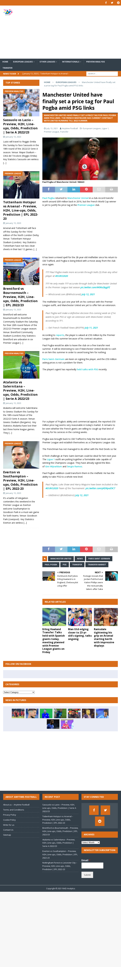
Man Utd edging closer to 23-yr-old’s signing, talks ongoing (80, 634)
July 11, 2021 (91, 327)
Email (85, 860)
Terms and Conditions (13, 809)
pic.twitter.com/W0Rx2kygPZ (95, 287)
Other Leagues (47, 61)
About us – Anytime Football (16, 804)
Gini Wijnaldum (53, 466)
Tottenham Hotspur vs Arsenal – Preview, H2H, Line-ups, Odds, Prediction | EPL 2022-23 (20, 210)
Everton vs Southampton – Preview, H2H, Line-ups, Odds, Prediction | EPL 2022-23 (20, 480)
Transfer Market (97, 564)
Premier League (51, 131)
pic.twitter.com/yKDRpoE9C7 (100, 488)
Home (5, 61)
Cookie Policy (9, 819)
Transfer (7, 68)
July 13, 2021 (52, 128)
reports (60, 335)
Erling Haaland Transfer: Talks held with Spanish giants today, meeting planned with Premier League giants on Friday (53, 640)
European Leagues (23, 61)
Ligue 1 (105, 128)
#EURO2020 (61, 275)
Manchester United (78, 198)
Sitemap (7, 834)
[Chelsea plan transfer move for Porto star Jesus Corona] (60, 713)
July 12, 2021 (88, 294)
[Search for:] (102, 73)
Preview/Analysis (95, 61)
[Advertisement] (81, 32)
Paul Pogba (48, 198)
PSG (64, 564)
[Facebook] (106, 3)
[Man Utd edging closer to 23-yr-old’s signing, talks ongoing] (80, 617)
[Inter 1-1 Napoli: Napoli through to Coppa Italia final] (32, 713)
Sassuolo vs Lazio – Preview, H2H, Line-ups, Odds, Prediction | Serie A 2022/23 (20, 126)
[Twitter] (112, 3)
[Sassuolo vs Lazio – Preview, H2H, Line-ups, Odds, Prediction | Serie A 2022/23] (21, 102)
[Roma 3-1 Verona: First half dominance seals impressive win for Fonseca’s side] (67, 724)
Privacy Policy (9, 814)
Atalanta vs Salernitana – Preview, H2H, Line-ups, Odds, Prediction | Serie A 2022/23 (20, 390)
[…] (4, 162)
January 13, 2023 (13, 136)
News (80, 558)
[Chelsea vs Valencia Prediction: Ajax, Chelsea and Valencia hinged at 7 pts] (74, 713)
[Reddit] (118, 3)
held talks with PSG (87, 369)
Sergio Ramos (74, 466)
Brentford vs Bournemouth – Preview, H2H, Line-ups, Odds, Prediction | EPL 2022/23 (20, 296)
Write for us (8, 824)
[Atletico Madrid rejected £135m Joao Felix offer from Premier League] (102, 713)
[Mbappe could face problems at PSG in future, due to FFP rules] (88, 713)
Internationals (70, 61)
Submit (87, 874)
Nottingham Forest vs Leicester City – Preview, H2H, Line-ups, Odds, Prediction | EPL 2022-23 (59, 866)
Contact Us (8, 829)
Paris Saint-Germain (53, 359)
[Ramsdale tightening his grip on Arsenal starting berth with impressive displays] (106, 617)
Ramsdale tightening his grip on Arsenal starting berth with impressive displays (104, 637)
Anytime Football (70, 128)
